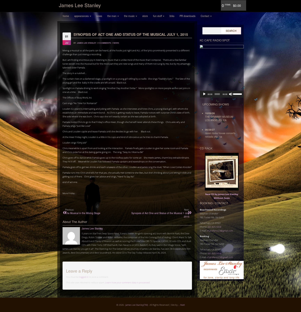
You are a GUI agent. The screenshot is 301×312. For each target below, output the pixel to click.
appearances (81, 16)
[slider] (237, 94)
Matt (182, 304)
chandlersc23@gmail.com (220, 230)
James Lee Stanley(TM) (136, 304)
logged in (84, 276)
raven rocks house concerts (220, 133)
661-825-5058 (214, 226)
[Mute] (230, 94)
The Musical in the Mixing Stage (82, 211)
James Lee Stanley (80, 5)
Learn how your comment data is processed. (127, 282)
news (99, 16)
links (171, 16)
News (116, 43)
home (66, 16)
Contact (205, 16)
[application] (222, 94)
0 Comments (105, 43)
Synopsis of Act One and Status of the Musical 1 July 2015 (160, 213)
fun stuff (158, 16)
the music (129, 16)
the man (112, 16)
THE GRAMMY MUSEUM (219, 116)
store (145, 16)
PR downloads (187, 16)
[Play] (204, 94)
